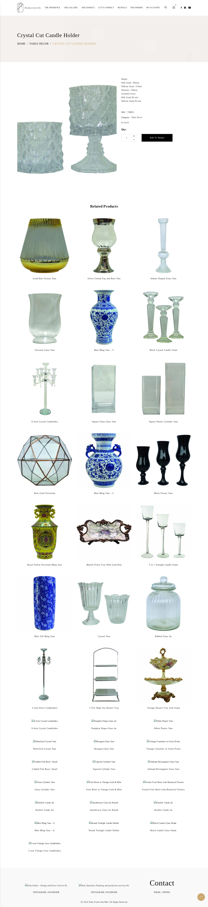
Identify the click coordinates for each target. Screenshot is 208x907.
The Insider (136, 7)
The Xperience (52, 7)
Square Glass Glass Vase (104, 422)
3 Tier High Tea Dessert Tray (104, 708)
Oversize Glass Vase (45, 350)
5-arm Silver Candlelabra (44, 708)
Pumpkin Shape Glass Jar (104, 728)
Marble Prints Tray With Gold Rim (104, 565)
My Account (153, 7)
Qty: (124, 129)
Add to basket (157, 138)
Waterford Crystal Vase (44, 749)
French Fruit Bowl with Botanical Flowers (163, 789)
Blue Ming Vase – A (45, 830)
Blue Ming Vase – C (104, 493)
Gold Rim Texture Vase (44, 278)
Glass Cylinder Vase (45, 789)
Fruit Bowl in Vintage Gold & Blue (104, 789)
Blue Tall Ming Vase (44, 636)
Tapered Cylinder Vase (104, 769)
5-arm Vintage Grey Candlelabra (44, 851)
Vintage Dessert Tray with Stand (163, 708)
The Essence (88, 7)
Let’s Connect (106, 7)
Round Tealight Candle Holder (104, 830)
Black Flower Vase (163, 493)
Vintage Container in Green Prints (163, 749)
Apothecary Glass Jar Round (104, 810)
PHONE (166, 892)
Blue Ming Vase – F (104, 350)
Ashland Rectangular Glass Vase (163, 769)
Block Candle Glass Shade (163, 830)
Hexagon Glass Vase (104, 749)
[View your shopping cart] (174, 8)
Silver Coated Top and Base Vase (104, 278)
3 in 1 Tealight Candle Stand (163, 565)
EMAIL (157, 892)
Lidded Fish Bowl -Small (44, 769)
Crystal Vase (104, 636)
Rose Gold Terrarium (44, 493)
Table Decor (136, 117)
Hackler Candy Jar (44, 810)
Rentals (122, 7)
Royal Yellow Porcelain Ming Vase (44, 565)
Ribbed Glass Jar (163, 636)
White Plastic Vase (163, 728)
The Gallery (71, 7)
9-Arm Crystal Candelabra (45, 422)
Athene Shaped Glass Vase (163, 278)
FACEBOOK (53, 892)
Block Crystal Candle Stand (163, 350)
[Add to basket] (40, 253)
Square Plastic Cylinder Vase (163, 422)
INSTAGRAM (39, 892)
